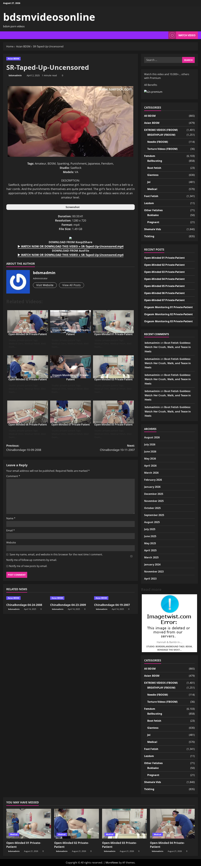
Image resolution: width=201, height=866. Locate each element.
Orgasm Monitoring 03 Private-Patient (168, 321)
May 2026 (150, 458)
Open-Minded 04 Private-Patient (27, 334)
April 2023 (150, 578)
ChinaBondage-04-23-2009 (68, 605)
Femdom (149, 156)
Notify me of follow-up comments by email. (31, 560)
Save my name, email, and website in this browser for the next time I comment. (56, 554)
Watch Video (187, 35)
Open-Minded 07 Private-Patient (70, 424)
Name (10, 518)
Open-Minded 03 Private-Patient (113, 379)
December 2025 (153, 494)
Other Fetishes (153, 210)
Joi (148, 182)
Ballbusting (154, 161)
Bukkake (153, 215)
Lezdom (149, 203)
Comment (13, 476)
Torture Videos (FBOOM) (162, 149)
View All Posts (71, 285)
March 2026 (151, 472)
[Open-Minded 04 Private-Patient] (172, 824)
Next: (117, 448)
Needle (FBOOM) (157, 142)
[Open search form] (165, 35)
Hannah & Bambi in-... (169, 642)
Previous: (23, 448)
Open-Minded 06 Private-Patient (27, 424)
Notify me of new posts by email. (28, 566)
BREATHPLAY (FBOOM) (161, 134)
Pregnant (153, 222)
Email (10, 530)
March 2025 (151, 557)
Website (11, 542)
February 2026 (153, 479)
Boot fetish (154, 168)
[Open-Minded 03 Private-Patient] (124, 824)
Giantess (152, 175)
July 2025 (149, 529)
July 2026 (149, 444)
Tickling (149, 236)
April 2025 (150, 550)
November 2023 (154, 571)
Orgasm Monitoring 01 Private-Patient (168, 307)
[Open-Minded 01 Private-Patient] (28, 824)
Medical (152, 189)
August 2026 (152, 437)
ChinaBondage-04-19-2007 (112, 605)
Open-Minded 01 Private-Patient (113, 334)
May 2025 (150, 543)
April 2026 (150, 465)
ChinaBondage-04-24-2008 (24, 605)
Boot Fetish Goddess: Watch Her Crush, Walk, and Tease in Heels (168, 347)
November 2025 (154, 501)
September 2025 (154, 515)
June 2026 (150, 451)
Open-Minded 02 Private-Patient (27, 379)
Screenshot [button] (73, 207)
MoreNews (112, 862)
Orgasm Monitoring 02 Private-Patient (168, 314)
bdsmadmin (15, 75)
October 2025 (152, 508)
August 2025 (152, 522)
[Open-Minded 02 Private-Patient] (76, 824)
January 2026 (152, 487)
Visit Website (44, 285)
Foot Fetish (151, 196)
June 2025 (150, 536)
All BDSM (150, 116)
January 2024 (152, 564)
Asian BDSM (13, 58)
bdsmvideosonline (49, 17)
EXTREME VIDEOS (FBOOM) (161, 130)
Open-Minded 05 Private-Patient (113, 424)
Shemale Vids (152, 229)
